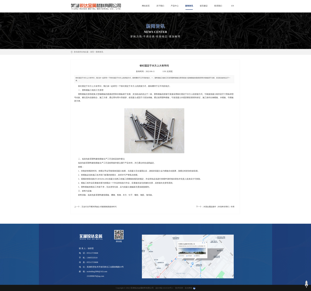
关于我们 (160, 6)
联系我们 (218, 6)
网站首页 (146, 6)
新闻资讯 (189, 6)
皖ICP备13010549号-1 (164, 288)
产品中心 (175, 6)
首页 (92, 52)
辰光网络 (188, 288)
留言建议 (204, 6)
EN (232, 6)
